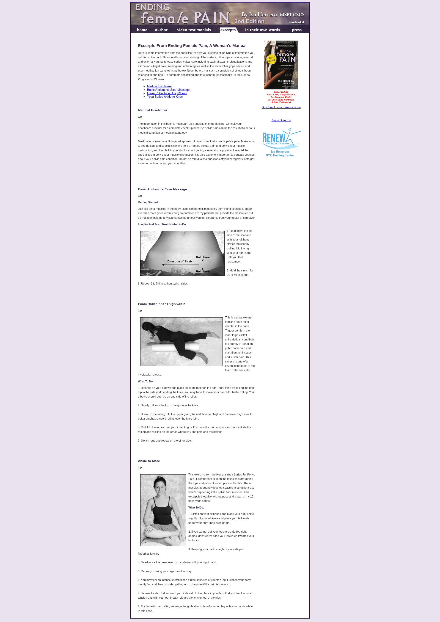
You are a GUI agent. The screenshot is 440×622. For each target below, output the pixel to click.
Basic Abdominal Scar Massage (168, 89)
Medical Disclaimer (159, 86)
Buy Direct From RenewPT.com (281, 107)
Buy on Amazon (281, 120)
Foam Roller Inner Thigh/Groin (167, 93)
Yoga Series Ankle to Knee (165, 96)
